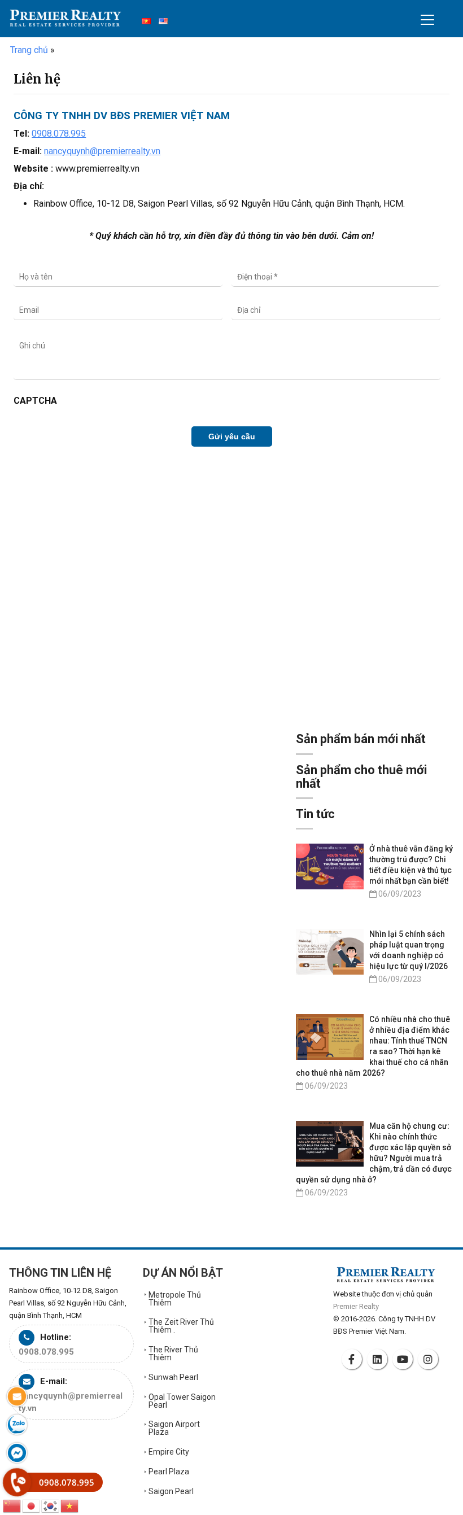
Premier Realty (65, 20)
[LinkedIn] (379, 1359)
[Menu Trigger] (427, 19)
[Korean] (50, 1505)
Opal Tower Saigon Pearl (182, 1400)
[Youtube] (404, 1359)
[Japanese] (31, 1505)
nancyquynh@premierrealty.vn (102, 151)
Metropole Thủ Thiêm (174, 1298)
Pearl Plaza (168, 1471)
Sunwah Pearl (173, 1377)
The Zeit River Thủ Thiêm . (181, 1325)
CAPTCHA (35, 400)
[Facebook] (353, 1359)
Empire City (168, 1451)
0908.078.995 (59, 133)
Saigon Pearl (171, 1491)
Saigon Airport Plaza (174, 1428)
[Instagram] (430, 1359)
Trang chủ (29, 50)
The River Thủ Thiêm (173, 1353)
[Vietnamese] (70, 1505)
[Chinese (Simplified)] (12, 1505)
